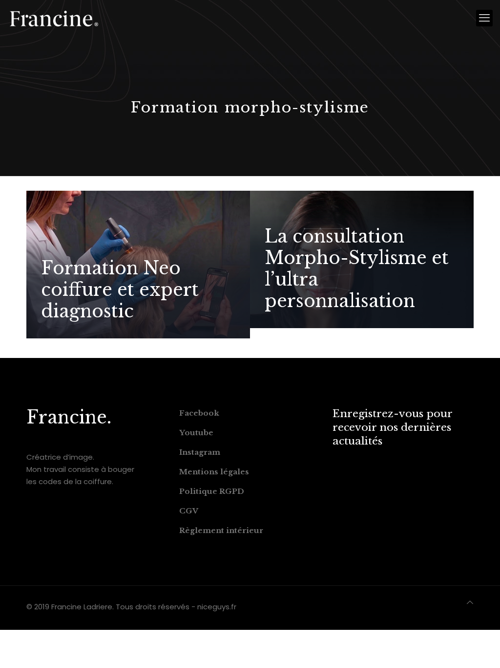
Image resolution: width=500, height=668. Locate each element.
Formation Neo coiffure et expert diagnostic (120, 289)
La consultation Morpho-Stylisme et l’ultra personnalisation (357, 268)
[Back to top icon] (470, 602)
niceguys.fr (216, 606)
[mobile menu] (484, 18)
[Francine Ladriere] (54, 18)
